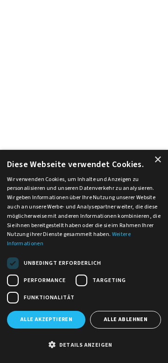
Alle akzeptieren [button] (46, 319)
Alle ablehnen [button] (125, 319)
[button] (84, 345)
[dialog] (84, 256)
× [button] (157, 159)
